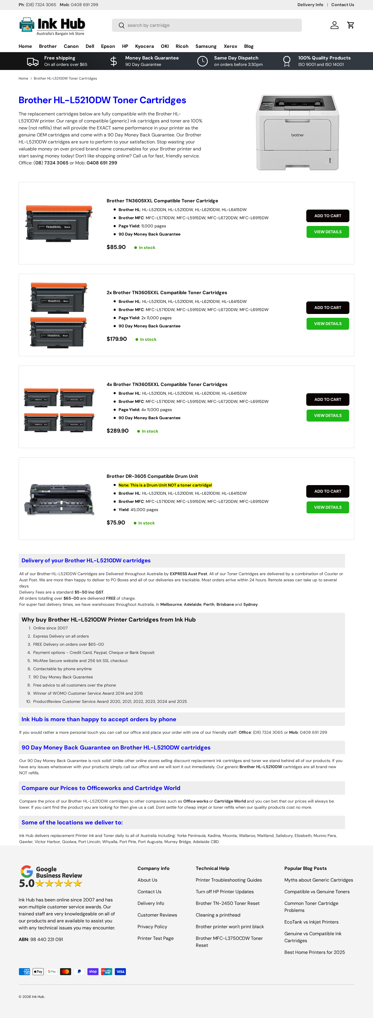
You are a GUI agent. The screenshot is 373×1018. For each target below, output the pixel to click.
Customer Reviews (157, 915)
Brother (48, 46)
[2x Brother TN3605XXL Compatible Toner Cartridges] (59, 315)
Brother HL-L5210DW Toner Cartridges (65, 78)
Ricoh (182, 46)
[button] (350, 25)
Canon (71, 46)
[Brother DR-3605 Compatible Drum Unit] (59, 499)
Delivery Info (310, 4)
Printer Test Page (156, 938)
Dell (90, 46)
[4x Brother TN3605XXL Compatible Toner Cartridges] (59, 407)
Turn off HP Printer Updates (225, 892)
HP (125, 46)
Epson (108, 46)
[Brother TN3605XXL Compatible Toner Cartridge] (59, 223)
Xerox (230, 46)
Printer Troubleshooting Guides (229, 880)
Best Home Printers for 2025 (314, 952)
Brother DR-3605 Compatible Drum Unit (152, 476)
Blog (249, 46)
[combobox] (207, 25)
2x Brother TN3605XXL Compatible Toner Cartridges (167, 292)
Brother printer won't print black (230, 927)
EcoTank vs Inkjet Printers (311, 922)
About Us (147, 880)
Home (25, 46)
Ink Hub (38, 996)
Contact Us (342, 4)
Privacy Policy (152, 927)
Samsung (206, 46)
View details (328, 231)
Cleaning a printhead (218, 915)
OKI (165, 46)
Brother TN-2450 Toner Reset (228, 903)
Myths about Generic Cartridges (318, 880)
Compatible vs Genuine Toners (317, 892)
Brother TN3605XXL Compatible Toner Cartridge (162, 201)
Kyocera (144, 46)
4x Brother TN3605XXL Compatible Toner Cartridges (167, 384)
